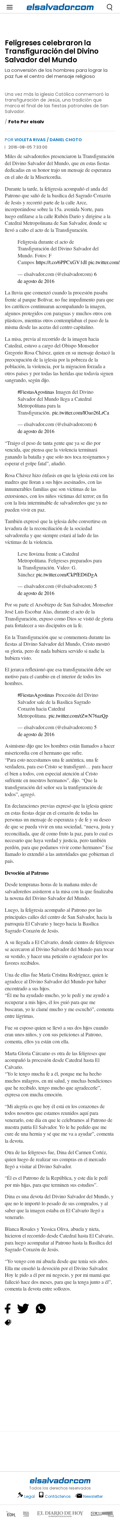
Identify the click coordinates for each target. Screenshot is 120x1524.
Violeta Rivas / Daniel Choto (48, 140)
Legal (29, 1496)
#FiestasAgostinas (36, 391)
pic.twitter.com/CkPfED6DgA (67, 574)
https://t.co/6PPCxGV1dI (61, 262)
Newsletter (93, 1496)
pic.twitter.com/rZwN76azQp (78, 715)
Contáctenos (58, 1496)
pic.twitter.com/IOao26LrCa (80, 412)
